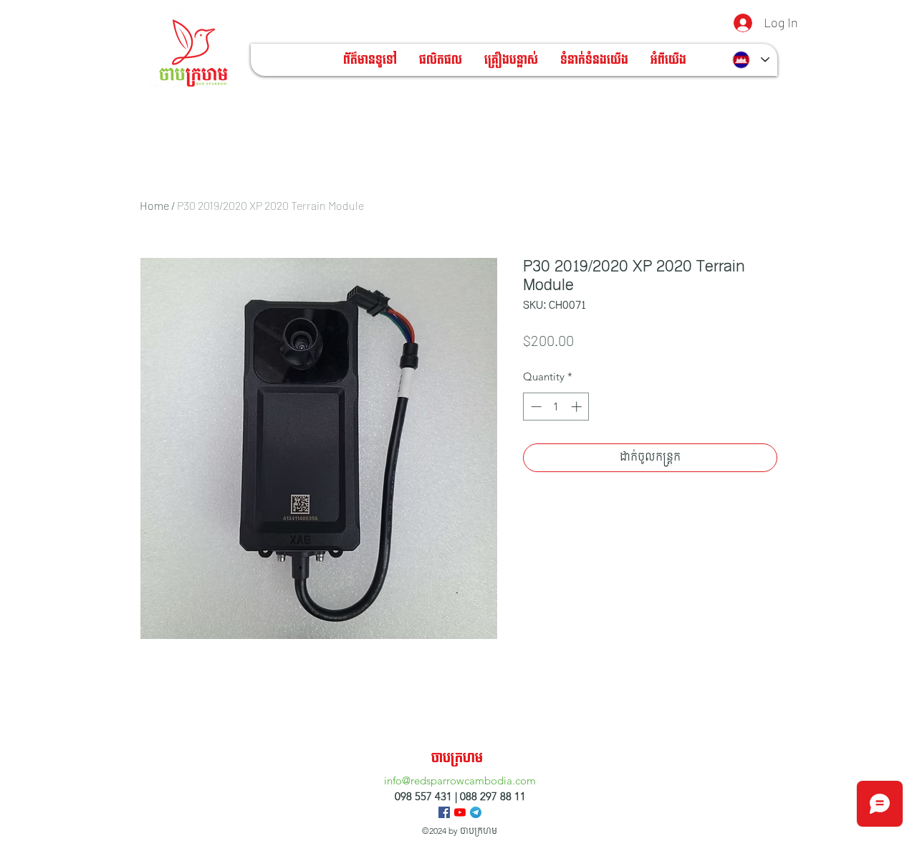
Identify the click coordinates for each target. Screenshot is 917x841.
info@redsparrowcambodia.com (460, 780)
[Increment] (577, 406)
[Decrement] (534, 406)
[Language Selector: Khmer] (750, 60)
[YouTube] (460, 812)
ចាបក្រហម (457, 758)
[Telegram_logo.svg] (475, 812)
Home (154, 205)
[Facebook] (444, 812)
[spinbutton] (556, 406)
